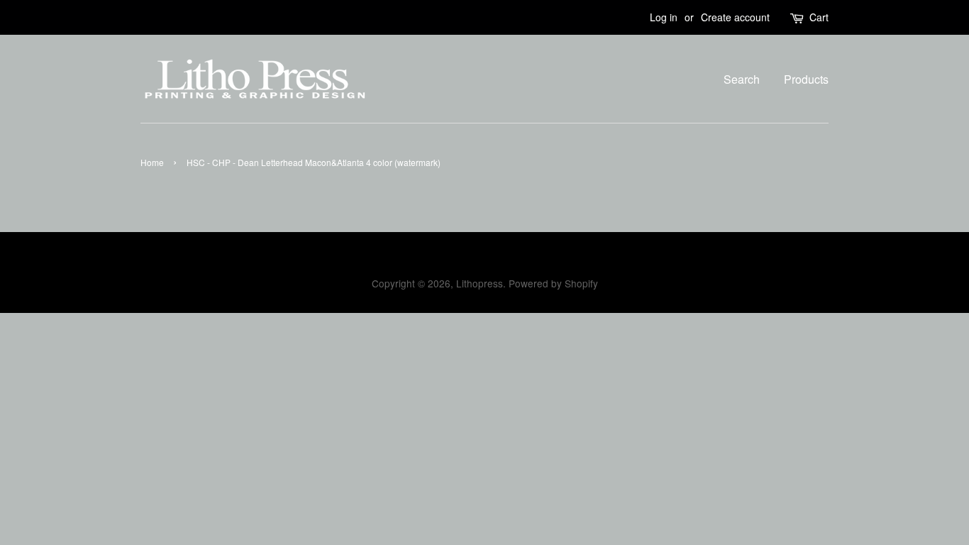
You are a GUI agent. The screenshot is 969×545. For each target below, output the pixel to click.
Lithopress (479, 283)
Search (742, 79)
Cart (819, 17)
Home (152, 162)
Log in (663, 17)
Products (806, 79)
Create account (735, 17)
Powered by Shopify (553, 283)
